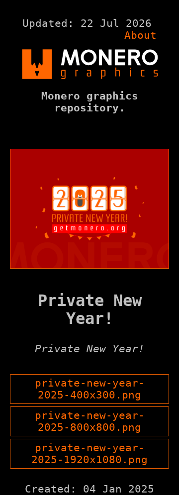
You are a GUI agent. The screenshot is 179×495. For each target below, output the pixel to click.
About (140, 35)
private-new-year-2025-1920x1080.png (89, 454)
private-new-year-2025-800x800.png (90, 421)
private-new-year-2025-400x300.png (90, 389)
